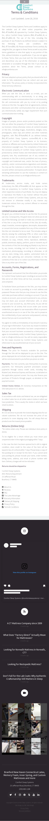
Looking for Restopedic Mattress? (24, 664)
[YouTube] (34, 795)
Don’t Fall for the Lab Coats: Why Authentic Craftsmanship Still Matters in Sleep (24, 677)
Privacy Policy (9, 504)
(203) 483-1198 (24, 789)
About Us (7, 487)
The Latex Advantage (12, 495)
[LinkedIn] (38, 795)
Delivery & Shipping (11, 501)
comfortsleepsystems (31, 598)
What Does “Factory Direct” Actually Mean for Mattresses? (24, 636)
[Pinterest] (24, 795)
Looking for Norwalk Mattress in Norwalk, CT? (24, 651)
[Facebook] (15, 795)
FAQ (5, 493)
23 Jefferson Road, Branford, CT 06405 (24, 785)
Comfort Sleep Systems (12, 598)
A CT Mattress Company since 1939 (24, 623)
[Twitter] (11, 795)
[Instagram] (20, 795)
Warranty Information (11, 498)
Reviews (7, 490)
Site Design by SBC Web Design (24, 805)
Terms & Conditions (24, 12)
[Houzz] (29, 795)
